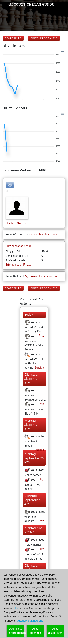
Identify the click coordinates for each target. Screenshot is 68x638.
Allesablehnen (35, 631)
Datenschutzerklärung (29, 620)
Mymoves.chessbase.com (41, 276)
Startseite (13, 38)
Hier (16, 608)
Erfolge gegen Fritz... (18, 264)
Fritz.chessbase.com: (19, 246)
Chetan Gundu (16, 223)
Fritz (41, 335)
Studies (39, 367)
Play (41, 479)
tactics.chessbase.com (43, 234)
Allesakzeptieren (55, 631)
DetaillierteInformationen (16, 631)
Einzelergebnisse (44, 38)
